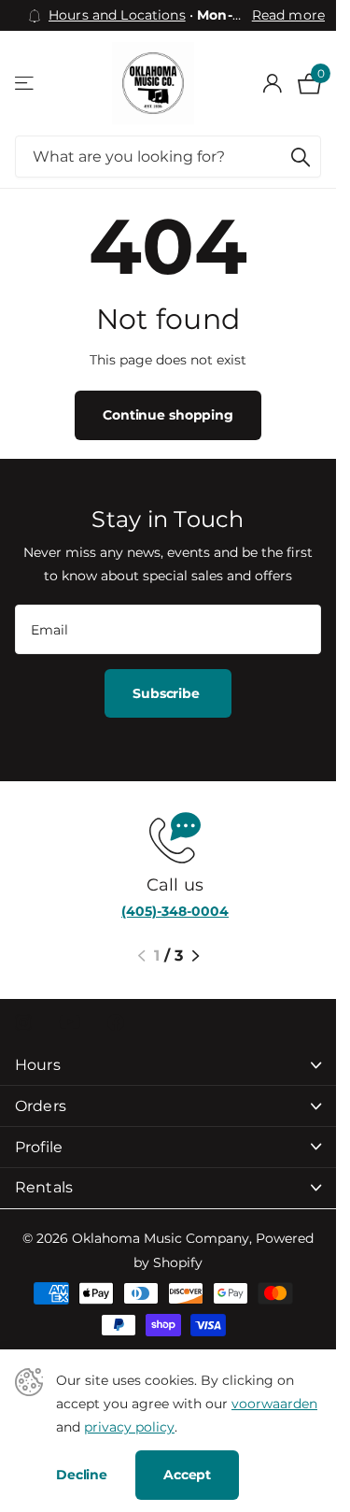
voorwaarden (274, 1403)
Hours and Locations (117, 15)
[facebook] (115, 1022)
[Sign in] (272, 83)
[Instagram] (23, 1022)
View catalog (25, 84)
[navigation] (141, 956)
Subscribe (168, 693)
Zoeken (300, 157)
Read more (288, 15)
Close (168, 1066)
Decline (81, 1474)
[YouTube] (69, 1022)
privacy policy (129, 1427)
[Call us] (168, 836)
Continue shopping (168, 415)
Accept (187, 1474)
